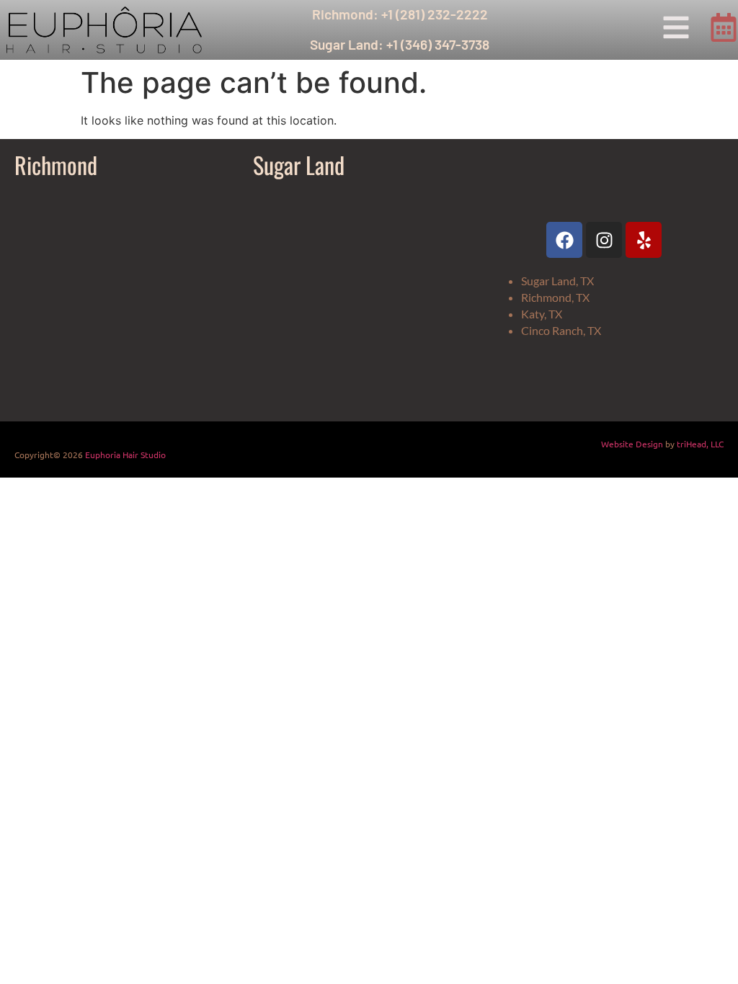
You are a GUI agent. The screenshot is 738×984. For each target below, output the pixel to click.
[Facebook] (564, 240)
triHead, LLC (700, 443)
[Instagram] (604, 240)
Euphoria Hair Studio (125, 454)
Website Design (632, 443)
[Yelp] (644, 240)
